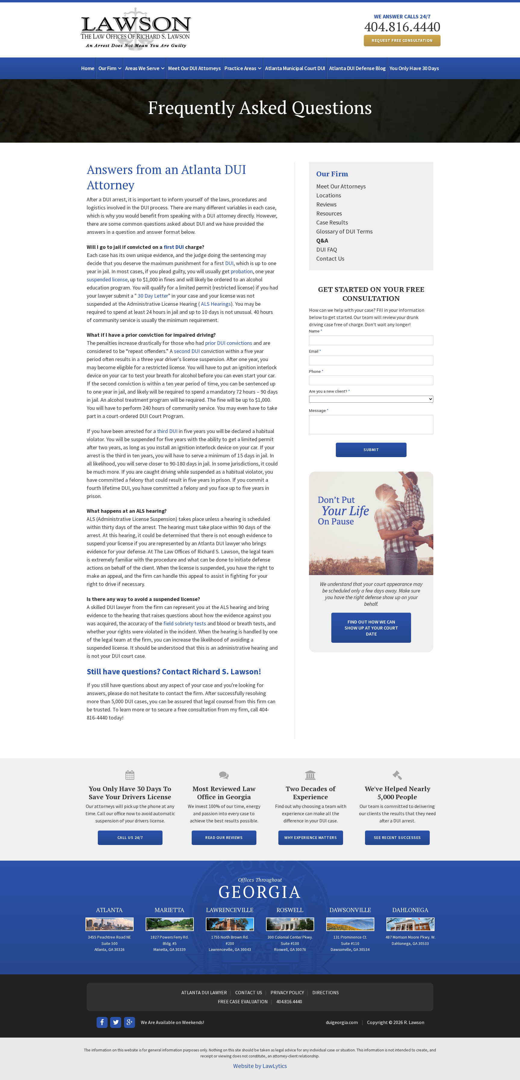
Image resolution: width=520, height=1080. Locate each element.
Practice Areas (240, 68)
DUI (229, 263)
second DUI (187, 351)
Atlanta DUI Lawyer (204, 992)
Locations (328, 195)
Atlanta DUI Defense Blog (357, 68)
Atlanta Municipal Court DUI (295, 68)
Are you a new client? (329, 391)
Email (315, 351)
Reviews (326, 204)
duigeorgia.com (342, 1022)
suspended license (107, 279)
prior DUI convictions (228, 342)
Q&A (322, 240)
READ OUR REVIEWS (224, 837)
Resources (329, 213)
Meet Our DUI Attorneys (194, 68)
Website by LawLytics (260, 1065)
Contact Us (330, 258)
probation (242, 271)
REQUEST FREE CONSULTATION (402, 40)
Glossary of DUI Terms (344, 231)
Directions (325, 992)
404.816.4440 (402, 26)
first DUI (174, 246)
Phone (316, 371)
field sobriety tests (184, 623)
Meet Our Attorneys (341, 186)
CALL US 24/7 (130, 837)
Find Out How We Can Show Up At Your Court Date (371, 628)
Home (87, 68)
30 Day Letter (153, 295)
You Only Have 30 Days (414, 68)
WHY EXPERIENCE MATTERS (310, 837)
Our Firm (107, 68)
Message (319, 410)
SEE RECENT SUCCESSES (397, 837)
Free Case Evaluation (243, 1001)
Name (315, 331)
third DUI (167, 431)
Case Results (332, 222)
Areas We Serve (142, 68)
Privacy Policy (287, 992)
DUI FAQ (326, 249)
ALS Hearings (216, 303)
